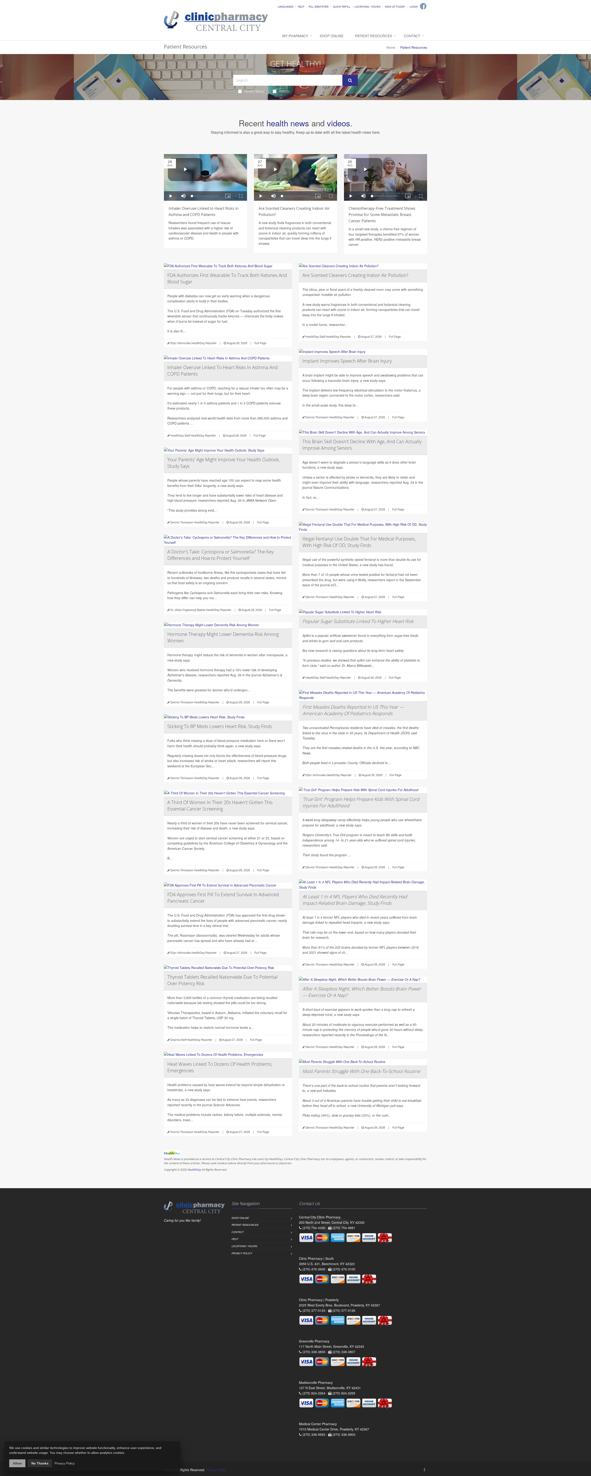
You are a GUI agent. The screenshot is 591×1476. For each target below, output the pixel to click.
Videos (284, 91)
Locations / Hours (367, 6)
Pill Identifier (319, 6)
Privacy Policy (242, 1253)
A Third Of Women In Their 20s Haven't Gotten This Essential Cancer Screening (220, 805)
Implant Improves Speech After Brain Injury (347, 361)
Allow (17, 1463)
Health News (254, 91)
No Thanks (39, 1463)
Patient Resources (373, 35)
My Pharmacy (295, 35)
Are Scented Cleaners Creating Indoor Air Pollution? (355, 275)
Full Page (260, 343)
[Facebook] (423, 6)
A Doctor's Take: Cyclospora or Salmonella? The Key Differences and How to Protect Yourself (220, 555)
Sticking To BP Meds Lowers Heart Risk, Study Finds (219, 726)
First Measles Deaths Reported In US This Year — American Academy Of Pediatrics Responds (353, 710)
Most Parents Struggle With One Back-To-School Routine (361, 1071)
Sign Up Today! (395, 6)
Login (414, 6)
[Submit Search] (350, 80)
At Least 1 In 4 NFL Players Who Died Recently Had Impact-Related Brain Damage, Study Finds (354, 899)
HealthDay (194, 1170)
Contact (412, 35)
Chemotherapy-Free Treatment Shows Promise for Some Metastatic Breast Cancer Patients (382, 214)
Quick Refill (341, 6)
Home (390, 47)
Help (301, 6)
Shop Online (332, 35)
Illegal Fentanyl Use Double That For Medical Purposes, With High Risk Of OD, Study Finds (359, 542)
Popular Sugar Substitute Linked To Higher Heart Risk (357, 621)
